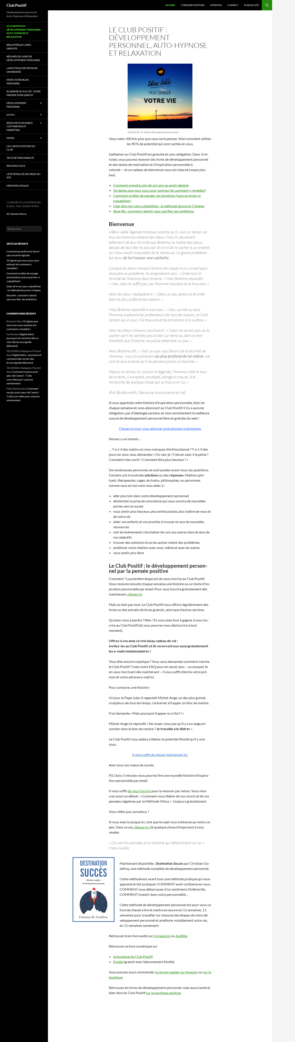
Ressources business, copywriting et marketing (19, 126)
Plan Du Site (251, 5)
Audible (181, 936)
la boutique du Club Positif (133, 956)
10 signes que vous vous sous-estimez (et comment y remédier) (159, 190)
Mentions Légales (17, 185)
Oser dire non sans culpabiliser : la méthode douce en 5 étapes (159, 206)
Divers (10, 138)
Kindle (118, 962)
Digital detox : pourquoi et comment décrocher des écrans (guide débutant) (23, 358)
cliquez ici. (134, 594)
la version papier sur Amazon (176, 972)
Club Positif (16, 5)
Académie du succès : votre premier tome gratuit (23, 93)
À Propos (216, 5)
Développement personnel (16, 105)
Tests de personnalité (20, 157)
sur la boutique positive (163, 993)
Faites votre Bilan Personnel (17, 81)
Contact (232, 5)
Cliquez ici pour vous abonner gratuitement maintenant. (160, 428)
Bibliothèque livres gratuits (18, 46)
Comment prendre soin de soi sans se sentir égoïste (151, 185)
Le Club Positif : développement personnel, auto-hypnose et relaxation (23, 31)
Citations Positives (193, 5)
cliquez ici (141, 827)
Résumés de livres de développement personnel (23, 58)
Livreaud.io (162, 936)
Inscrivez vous (15, 165)
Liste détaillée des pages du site (23, 176)
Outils (10, 114)
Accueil (170, 5)
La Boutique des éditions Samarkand (22, 70)
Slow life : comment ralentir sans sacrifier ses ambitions (153, 211)
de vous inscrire (139, 791)
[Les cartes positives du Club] (160, 96)
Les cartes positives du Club (20, 148)
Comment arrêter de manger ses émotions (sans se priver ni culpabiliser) (23, 277)
